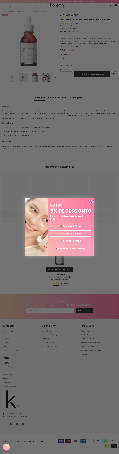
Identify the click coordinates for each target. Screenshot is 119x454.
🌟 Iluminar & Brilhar (70, 233)
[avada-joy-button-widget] (6, 447)
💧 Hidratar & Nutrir (70, 240)
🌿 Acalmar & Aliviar (70, 226)
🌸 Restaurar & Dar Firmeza (70, 248)
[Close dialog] (91, 200)
